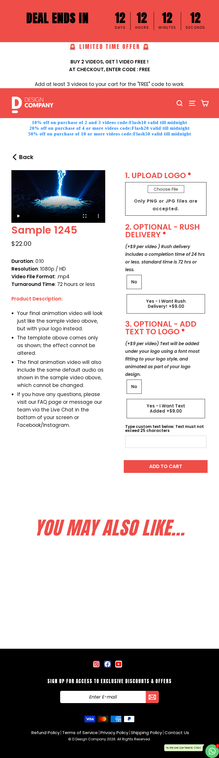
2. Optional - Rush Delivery (162, 230)
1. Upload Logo (155, 175)
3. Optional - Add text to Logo (160, 327)
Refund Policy (45, 732)
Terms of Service (80, 732)
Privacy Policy (114, 732)
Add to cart (165, 466)
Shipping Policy (146, 732)
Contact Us (177, 732)
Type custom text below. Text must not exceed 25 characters (164, 428)
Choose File (166, 189)
